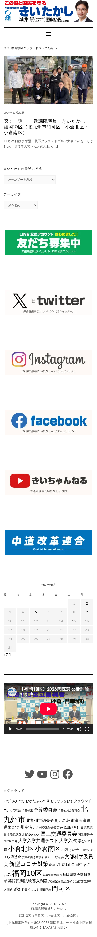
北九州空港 (22, 827)
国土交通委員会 (59, 834)
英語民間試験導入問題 (28, 880)
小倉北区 (21, 848)
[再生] (10, 729)
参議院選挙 (14, 834)
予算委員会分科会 (69, 810)
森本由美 (68, 865)
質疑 (17, 889)
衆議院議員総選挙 (60, 881)
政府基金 (14, 857)
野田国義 (45, 889)
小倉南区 (48, 848)
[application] (48, 708)
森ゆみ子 (55, 864)
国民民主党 (10, 841)
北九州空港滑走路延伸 (48, 827)
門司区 (61, 888)
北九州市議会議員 (42, 820)
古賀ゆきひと (31, 834)
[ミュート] (78, 729)
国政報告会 (85, 834)
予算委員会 (45, 809)
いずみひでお (14, 801)
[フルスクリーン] (86, 729)
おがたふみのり (37, 801)
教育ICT (49, 857)
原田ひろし (72, 827)
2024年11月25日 (14, 112)
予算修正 (27, 810)
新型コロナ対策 (28, 863)
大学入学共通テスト (38, 840)
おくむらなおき (61, 801)
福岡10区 (27, 873)
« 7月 (7, 655)
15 (74, 621)
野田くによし (31, 889)
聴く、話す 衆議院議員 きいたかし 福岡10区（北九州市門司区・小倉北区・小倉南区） (47, 127)
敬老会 (59, 857)
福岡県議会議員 (52, 874)
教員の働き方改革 (33, 857)
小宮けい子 (70, 850)
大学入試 (68, 840)
